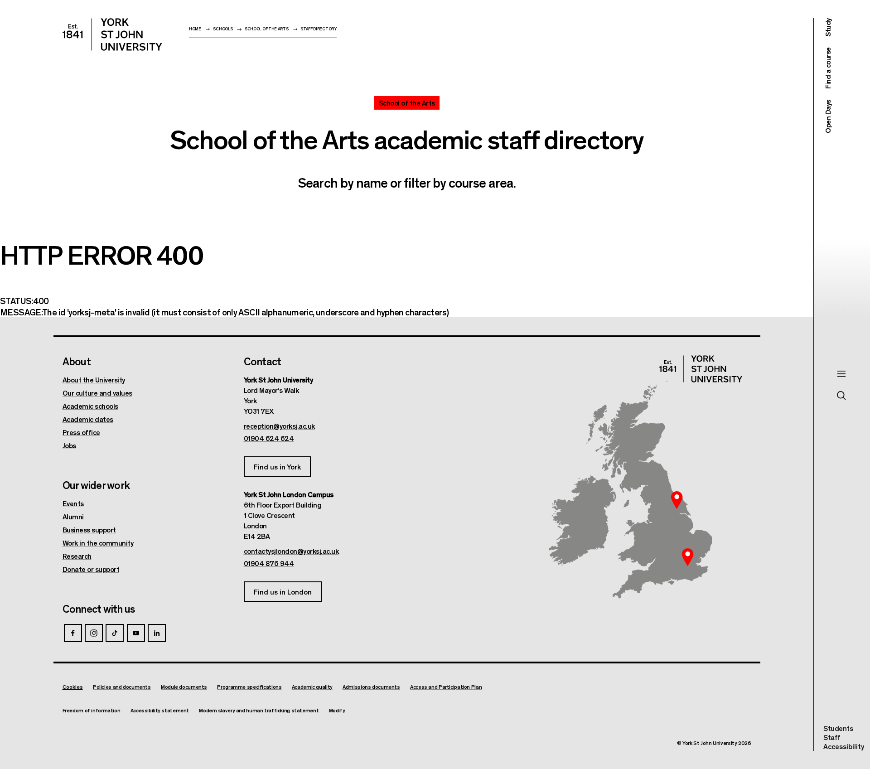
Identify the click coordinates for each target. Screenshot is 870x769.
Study (827, 27)
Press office (81, 432)
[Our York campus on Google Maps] (677, 500)
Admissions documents (371, 686)
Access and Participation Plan (446, 686)
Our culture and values (97, 392)
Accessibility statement (159, 710)
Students (838, 728)
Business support (89, 529)
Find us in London (283, 591)
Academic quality (312, 686)
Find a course (827, 68)
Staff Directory (318, 29)
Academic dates (88, 419)
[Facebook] (73, 633)
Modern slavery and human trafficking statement (259, 710)
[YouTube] (136, 633)
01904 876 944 (269, 563)
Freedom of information (92, 710)
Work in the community (98, 542)
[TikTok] (115, 633)
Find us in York (277, 466)
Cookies (73, 686)
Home (195, 29)
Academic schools (90, 406)
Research (77, 556)
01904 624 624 (269, 438)
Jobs (69, 445)
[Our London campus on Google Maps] (688, 557)
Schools (222, 29)
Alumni (73, 516)
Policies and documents (122, 686)
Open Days (827, 116)
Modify (337, 710)
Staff (832, 737)
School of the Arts (267, 29)
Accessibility (843, 746)
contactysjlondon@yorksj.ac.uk (291, 551)
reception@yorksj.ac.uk (279, 425)
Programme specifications (249, 686)
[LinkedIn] (157, 633)
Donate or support (91, 569)
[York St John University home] (112, 34)
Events (73, 503)
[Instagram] (94, 633)
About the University (94, 379)
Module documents (184, 686)
